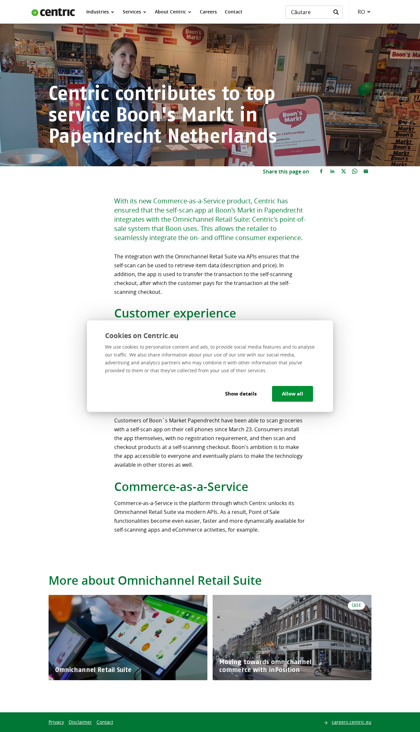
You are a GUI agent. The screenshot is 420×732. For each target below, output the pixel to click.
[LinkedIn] (332, 171)
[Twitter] (343, 171)
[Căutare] (336, 12)
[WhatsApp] (354, 171)
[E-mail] (366, 171)
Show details (241, 393)
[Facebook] (321, 171)
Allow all (292, 393)
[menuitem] (100, 12)
